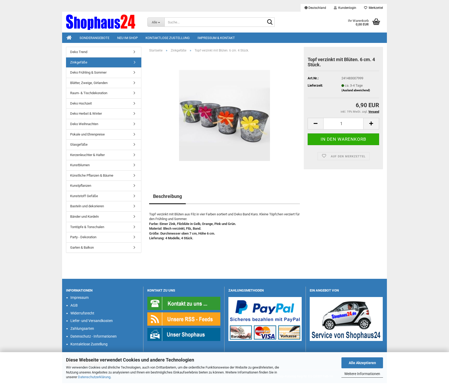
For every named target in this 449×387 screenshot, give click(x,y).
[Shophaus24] (103, 22)
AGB (74, 305)
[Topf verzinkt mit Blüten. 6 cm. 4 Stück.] (224, 115)
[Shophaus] (184, 334)
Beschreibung (167, 196)
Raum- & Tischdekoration (88, 93)
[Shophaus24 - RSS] (184, 319)
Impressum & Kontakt (216, 38)
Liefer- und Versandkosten (91, 321)
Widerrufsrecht (82, 313)
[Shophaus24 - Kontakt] (184, 303)
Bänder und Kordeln (84, 216)
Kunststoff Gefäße (84, 196)
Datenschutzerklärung (94, 377)
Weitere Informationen (362, 374)
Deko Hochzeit (81, 103)
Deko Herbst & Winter (86, 113)
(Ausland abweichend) (355, 90)
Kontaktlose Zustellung (168, 38)
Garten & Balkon (82, 247)
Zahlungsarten (82, 328)
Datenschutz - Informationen (93, 336)
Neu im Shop (127, 38)
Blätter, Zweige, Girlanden (89, 83)
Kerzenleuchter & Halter (87, 155)
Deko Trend (78, 52)
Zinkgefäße (78, 62)
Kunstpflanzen (80, 186)
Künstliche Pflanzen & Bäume (91, 175)
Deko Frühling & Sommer (88, 72)
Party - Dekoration (83, 237)
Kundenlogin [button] (346, 8)
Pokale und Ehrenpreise (87, 134)
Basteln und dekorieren (87, 206)
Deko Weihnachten (84, 124)
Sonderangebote (94, 38)
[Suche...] (270, 22)
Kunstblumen (80, 165)
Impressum (79, 297)
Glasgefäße (79, 144)
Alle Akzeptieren (362, 363)
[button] (315, 8)
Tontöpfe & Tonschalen (87, 227)
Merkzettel (375, 8)
